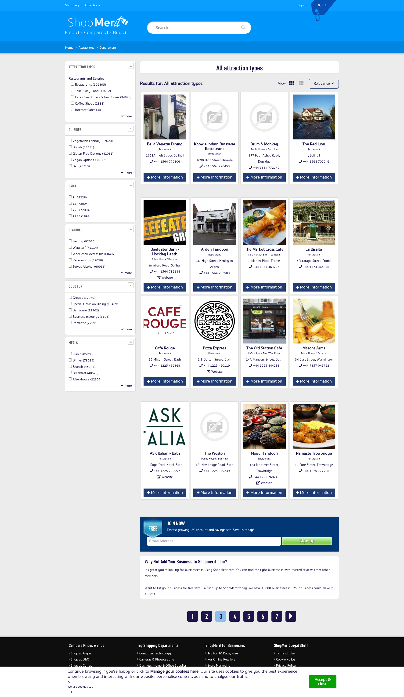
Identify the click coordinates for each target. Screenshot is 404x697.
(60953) (89, 266)
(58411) (83, 147)
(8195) (91, 316)
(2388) (89, 103)
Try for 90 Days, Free (223, 653)
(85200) (83, 354)
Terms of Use (285, 653)
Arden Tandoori (214, 249)
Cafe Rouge (165, 348)
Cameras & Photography (156, 659)
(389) (89, 110)
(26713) (81, 166)
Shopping (72, 5)
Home (69, 47)
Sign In (302, 5)
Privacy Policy (286, 665)
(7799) (84, 323)
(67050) (88, 260)
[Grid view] (291, 83)
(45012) (93, 91)
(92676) (84, 241)
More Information (166, 177)
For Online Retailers (221, 659)
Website (167, 277)
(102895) (90, 84)
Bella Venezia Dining (165, 144)
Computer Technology (155, 653)
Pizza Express (214, 348)
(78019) (83, 360)
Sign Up (322, 5)
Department (107, 47)
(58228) (80, 197)
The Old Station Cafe (264, 348)
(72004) (81, 210)
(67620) (93, 141)
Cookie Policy (285, 659)
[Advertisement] (100, 466)
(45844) (84, 367)
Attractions (92, 5)
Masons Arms (314, 348)
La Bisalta (314, 249)
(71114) (85, 247)
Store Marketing (219, 665)
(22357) (87, 379)
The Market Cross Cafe (264, 249)
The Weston (214, 453)
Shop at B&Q (80, 659)
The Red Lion (314, 144)
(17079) (84, 298)
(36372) (89, 160)
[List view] (301, 83)
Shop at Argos (81, 653)
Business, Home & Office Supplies (163, 665)
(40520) (85, 373)
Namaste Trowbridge (314, 453)
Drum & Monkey (264, 144)
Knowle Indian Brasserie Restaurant (214, 146)
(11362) (86, 310)
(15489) (95, 304)
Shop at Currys (81, 665)
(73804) (81, 203)
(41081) (93, 153)
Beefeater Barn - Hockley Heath (165, 252)
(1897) (81, 216)
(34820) (103, 97)
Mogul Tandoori (264, 453)
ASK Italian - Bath (165, 453)
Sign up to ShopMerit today (227, 588)
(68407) (94, 254)
